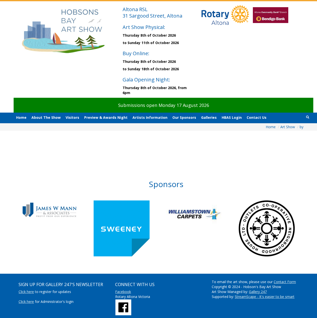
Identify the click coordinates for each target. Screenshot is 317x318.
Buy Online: (136, 53)
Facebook (123, 291)
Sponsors (166, 184)
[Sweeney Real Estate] (130, 228)
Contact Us (256, 117)
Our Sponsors (184, 117)
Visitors (72, 117)
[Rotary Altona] (123, 307)
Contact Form (285, 281)
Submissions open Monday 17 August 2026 (163, 105)
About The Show (46, 117)
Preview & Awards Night (106, 117)
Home (21, 117)
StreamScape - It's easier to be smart (264, 296)
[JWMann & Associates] (57, 209)
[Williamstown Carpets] (202, 214)
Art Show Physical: (144, 27)
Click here (26, 291)
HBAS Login (232, 117)
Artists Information (149, 117)
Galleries (209, 117)
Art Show (288, 126)
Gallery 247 (258, 291)
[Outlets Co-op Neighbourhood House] (275, 228)
